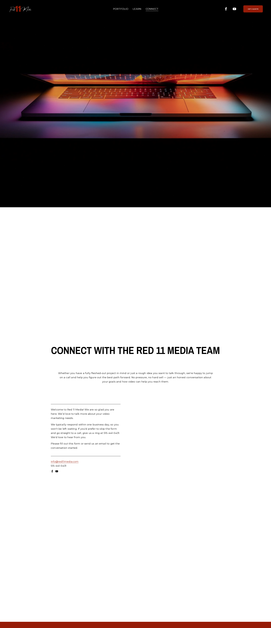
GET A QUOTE (253, 9)
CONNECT (152, 8)
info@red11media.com (64, 461)
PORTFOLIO (120, 8)
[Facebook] (226, 9)
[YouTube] (234, 9)
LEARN (137, 8)
